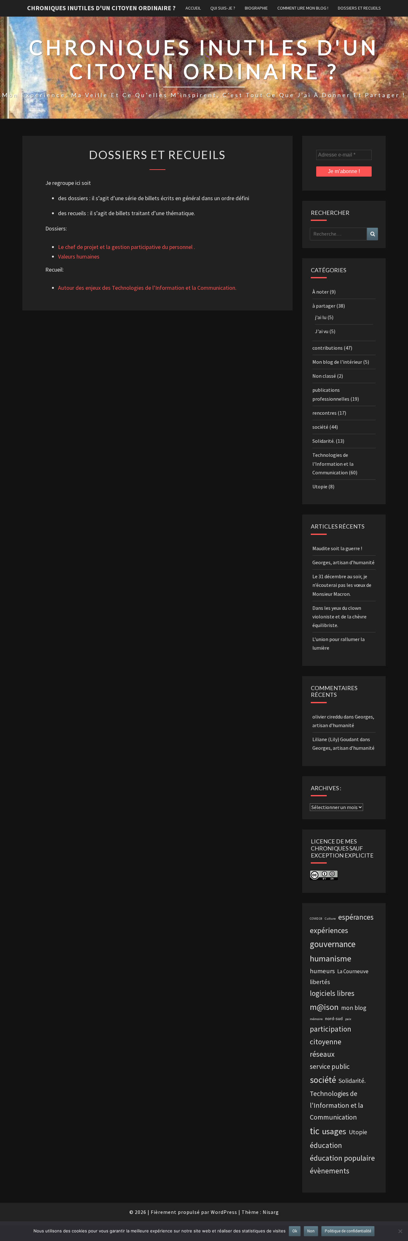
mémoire (316, 1019)
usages (334, 1131)
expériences (329, 930)
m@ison (324, 1007)
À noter (320, 291)
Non (311, 1231)
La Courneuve (352, 971)
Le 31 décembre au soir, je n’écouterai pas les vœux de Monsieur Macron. (341, 585)
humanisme (330, 958)
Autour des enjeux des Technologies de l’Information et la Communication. (147, 287)
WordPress (224, 1212)
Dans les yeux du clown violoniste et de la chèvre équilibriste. (339, 616)
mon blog (353, 1007)
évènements (329, 1170)
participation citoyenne (330, 1035)
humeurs (322, 971)
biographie (256, 8)
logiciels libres (332, 993)
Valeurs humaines (78, 256)
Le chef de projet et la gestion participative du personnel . (126, 247)
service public (330, 1066)
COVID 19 (316, 918)
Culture (330, 918)
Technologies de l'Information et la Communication (332, 463)
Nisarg (271, 1212)
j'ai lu (320, 317)
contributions (327, 348)
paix (348, 1019)
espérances (356, 917)
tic (314, 1131)
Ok (294, 1231)
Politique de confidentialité (348, 1231)
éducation (326, 1145)
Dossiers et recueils (359, 8)
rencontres (324, 413)
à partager (323, 306)
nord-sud (334, 1018)
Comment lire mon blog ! (302, 8)
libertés (320, 982)
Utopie (319, 486)
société (320, 427)
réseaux (322, 1054)
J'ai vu (321, 331)
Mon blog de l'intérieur (337, 362)
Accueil (193, 8)
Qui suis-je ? (222, 8)
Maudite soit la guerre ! (337, 548)
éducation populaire (342, 1158)
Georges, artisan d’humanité (343, 562)
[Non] (400, 1231)
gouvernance (332, 943)
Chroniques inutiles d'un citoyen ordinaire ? (101, 8)
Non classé (324, 376)
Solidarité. (323, 441)
